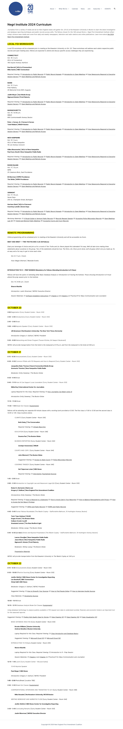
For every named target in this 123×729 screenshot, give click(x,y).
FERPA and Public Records (57, 507)
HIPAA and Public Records (36, 507)
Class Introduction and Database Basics (64, 633)
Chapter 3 (65, 296)
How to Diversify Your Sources (37, 591)
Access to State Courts (42, 460)
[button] (55, 8)
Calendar (75, 9)
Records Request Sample (64, 218)
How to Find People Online (60, 591)
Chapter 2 (54, 296)
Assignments (34, 406)
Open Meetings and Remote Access (34, 77)
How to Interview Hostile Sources (83, 591)
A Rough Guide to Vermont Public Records (38, 218)
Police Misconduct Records (62, 460)
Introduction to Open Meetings (74, 74)
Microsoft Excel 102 (54, 638)
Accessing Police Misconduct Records (89, 218)
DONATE (108, 9)
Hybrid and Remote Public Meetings (28, 221)
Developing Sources (31, 596)
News (83, 9)
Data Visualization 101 (89, 617)
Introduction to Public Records (32, 74)
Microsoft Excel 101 (37, 638)
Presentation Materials (22, 551)
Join (89, 9)
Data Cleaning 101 (58, 617)
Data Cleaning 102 (73, 617)
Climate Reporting (39, 427)
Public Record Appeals (53, 74)
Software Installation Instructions (37, 296)
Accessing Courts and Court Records (56, 221)
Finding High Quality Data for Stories (36, 617)
